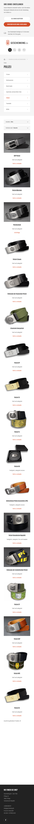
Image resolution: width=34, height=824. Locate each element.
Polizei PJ (17, 432)
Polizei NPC (17, 673)
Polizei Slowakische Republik (17, 535)
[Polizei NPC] (17, 660)
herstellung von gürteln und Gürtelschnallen (17, 59)
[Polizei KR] (17, 453)
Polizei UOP (17, 639)
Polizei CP (17, 604)
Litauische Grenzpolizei (17, 328)
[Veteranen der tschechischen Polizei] (17, 557)
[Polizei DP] (17, 350)
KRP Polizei (17, 156)
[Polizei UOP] (17, 626)
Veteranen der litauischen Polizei (17, 294)
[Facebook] (6, 820)
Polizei (5, 62)
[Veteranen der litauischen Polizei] (17, 281)
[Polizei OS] (17, 695)
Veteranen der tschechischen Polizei (17, 570)
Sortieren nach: (9, 128)
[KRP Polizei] (17, 143)
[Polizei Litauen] (17, 246)
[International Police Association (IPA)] (17, 488)
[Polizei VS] (17, 384)
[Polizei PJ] (17, 419)
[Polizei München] (17, 177)
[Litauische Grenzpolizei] (17, 315)
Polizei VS (17, 397)
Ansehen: (8, 122)
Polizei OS (17, 708)
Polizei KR (17, 466)
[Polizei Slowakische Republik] (17, 522)
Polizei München (17, 190)
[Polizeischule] (17, 212)
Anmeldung (19, 50)
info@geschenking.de (9, 808)
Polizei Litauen (17, 259)
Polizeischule (17, 225)
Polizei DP (17, 363)
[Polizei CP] (17, 591)
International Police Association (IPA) (17, 501)
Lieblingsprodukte (24, 50)
